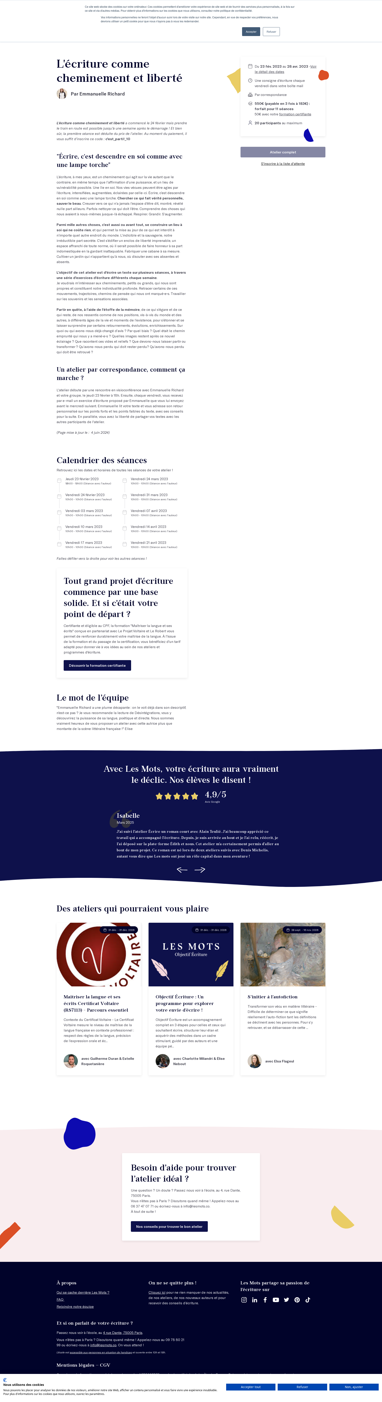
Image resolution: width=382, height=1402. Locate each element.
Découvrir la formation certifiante (97, 665)
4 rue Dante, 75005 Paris (122, 1332)
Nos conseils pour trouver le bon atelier (169, 1226)
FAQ (60, 1299)
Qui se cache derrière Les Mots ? (83, 1292)
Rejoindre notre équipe (75, 1306)
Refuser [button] (271, 31)
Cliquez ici (157, 1292)
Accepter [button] (251, 31)
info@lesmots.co (196, 1206)
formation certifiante (295, 114)
